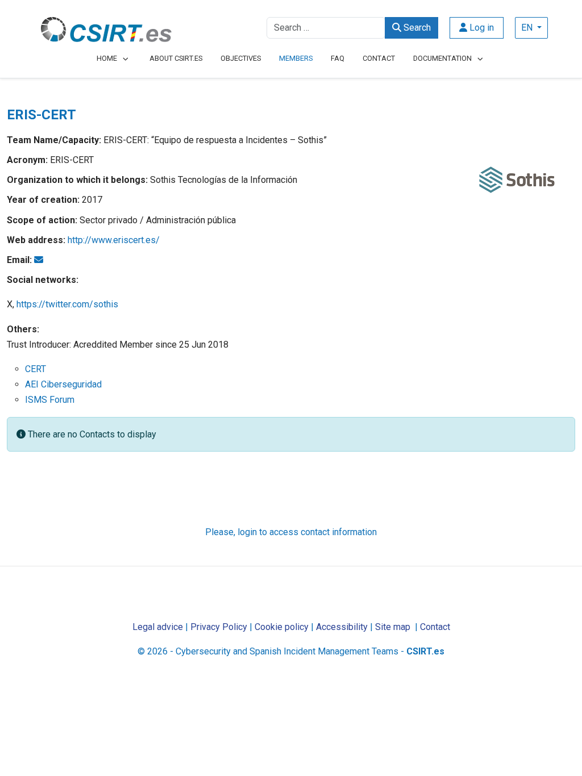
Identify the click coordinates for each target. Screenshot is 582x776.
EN (528, 27)
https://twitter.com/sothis (67, 304)
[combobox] (326, 28)
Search (416, 27)
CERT (35, 369)
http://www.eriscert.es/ (114, 240)
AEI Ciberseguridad (63, 384)
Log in (480, 27)
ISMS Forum (49, 399)
